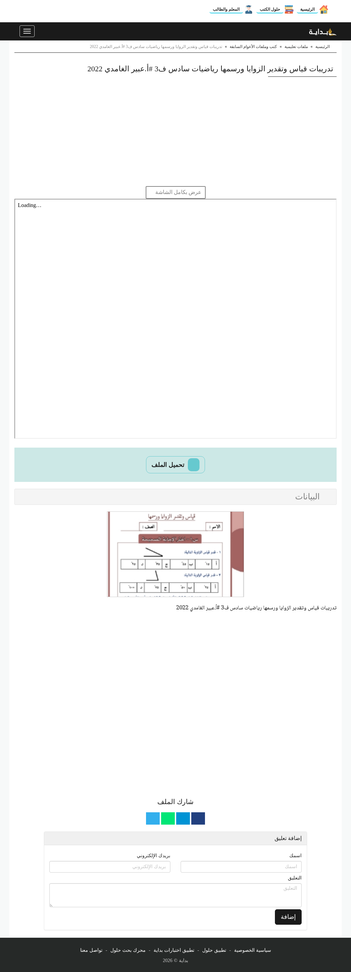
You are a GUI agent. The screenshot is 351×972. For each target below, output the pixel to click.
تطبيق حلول (214, 950)
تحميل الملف (169, 464)
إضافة (288, 916)
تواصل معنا (91, 950)
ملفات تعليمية (296, 46)
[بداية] (323, 31)
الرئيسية (307, 9)
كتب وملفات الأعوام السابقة (253, 46)
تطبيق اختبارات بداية (174, 950)
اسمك (295, 855)
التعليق (295, 877)
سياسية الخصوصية (252, 950)
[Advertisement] (175, 131)
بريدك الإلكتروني (153, 855)
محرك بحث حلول (128, 950)
